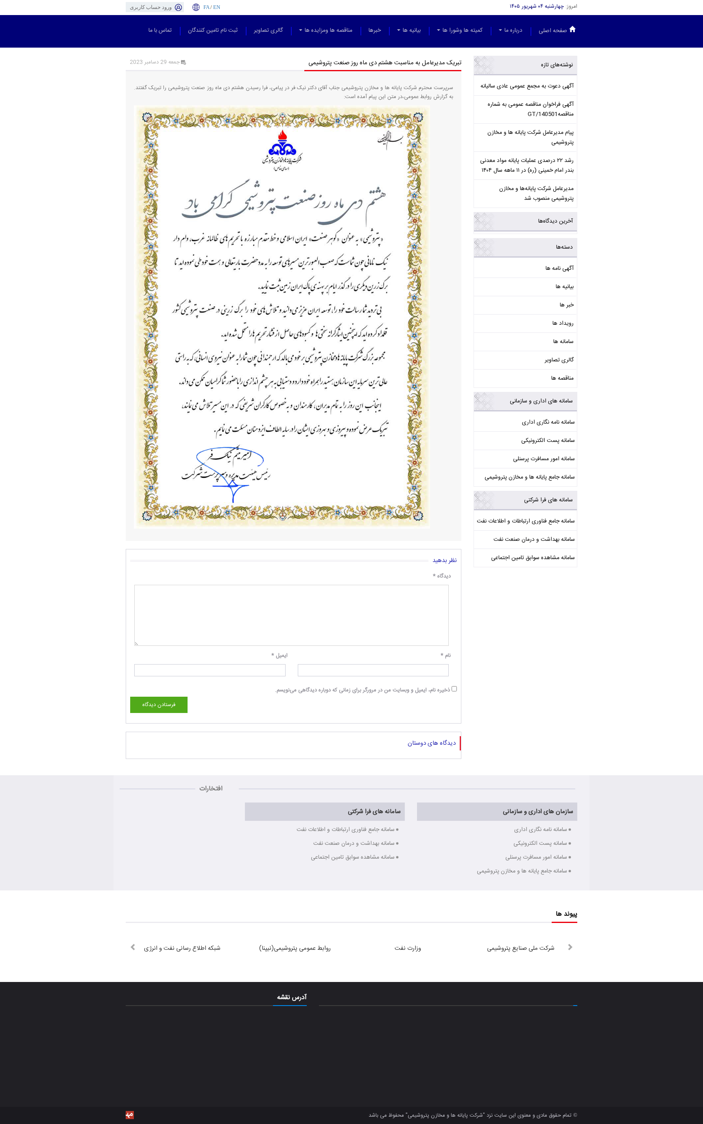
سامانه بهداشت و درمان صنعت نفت (534, 540)
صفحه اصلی (553, 31)
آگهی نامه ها (560, 268)
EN (216, 7)
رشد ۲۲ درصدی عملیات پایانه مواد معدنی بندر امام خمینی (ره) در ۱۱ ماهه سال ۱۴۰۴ (527, 165)
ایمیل (279, 655)
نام (446, 655)
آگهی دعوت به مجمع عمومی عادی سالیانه (527, 86)
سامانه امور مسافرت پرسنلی (544, 459)
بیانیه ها (411, 30)
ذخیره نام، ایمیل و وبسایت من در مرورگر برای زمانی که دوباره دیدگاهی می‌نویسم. (362, 690)
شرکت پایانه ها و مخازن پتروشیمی (445, 1115)
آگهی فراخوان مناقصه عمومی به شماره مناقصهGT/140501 (531, 109)
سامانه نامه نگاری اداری (548, 422)
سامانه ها (563, 342)
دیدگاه (442, 576)
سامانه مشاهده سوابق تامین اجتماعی (533, 558)
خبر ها (567, 305)
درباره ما (512, 30)
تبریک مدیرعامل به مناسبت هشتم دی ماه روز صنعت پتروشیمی (384, 63)
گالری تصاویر (268, 30)
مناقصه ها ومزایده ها (327, 30)
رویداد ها (563, 323)
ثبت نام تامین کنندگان (213, 30)
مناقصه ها (562, 378)
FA (206, 7)
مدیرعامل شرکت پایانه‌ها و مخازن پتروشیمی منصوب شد (536, 193)
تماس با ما (160, 30)
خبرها (375, 30)
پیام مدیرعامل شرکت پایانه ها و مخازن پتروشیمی (530, 137)
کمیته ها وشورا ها (461, 30)
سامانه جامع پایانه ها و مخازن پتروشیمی (530, 477)
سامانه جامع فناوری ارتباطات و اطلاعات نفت (526, 521)
